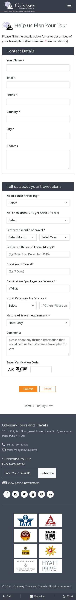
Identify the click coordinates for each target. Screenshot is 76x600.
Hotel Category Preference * (27, 298)
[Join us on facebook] (6, 494)
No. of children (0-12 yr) (33, 213)
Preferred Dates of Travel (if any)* (30, 247)
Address (12, 146)
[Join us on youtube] (32, 494)
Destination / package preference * (31, 281)
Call (9, 596)
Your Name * (15, 60)
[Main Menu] (69, 7)
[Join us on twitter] (24, 494)
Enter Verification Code (23, 362)
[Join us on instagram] (15, 494)
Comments (14, 333)
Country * (13, 112)
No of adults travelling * (23, 196)
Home (28, 406)
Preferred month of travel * (26, 230)
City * (10, 129)
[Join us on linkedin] (50, 494)
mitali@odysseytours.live (22, 449)
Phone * (12, 95)
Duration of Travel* (20, 264)
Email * (11, 78)
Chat (70, 596)
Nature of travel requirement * (28, 315)
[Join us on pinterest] (41, 494)
